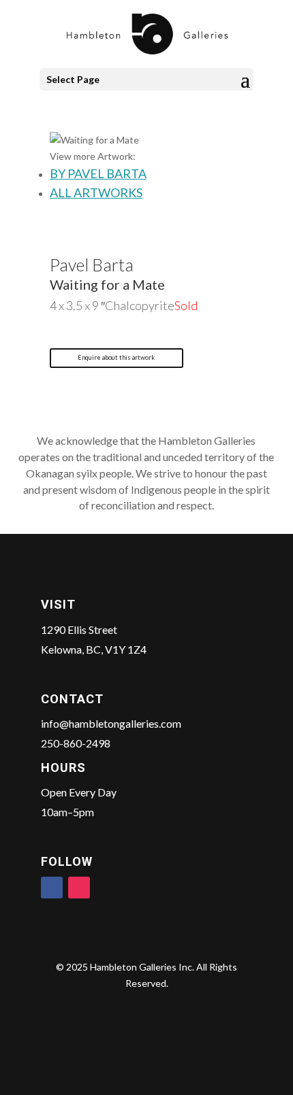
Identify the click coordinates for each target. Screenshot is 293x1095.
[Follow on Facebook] (52, 887)
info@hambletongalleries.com (111, 723)
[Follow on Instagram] (79, 887)
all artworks (96, 192)
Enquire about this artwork (116, 357)
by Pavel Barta (98, 173)
